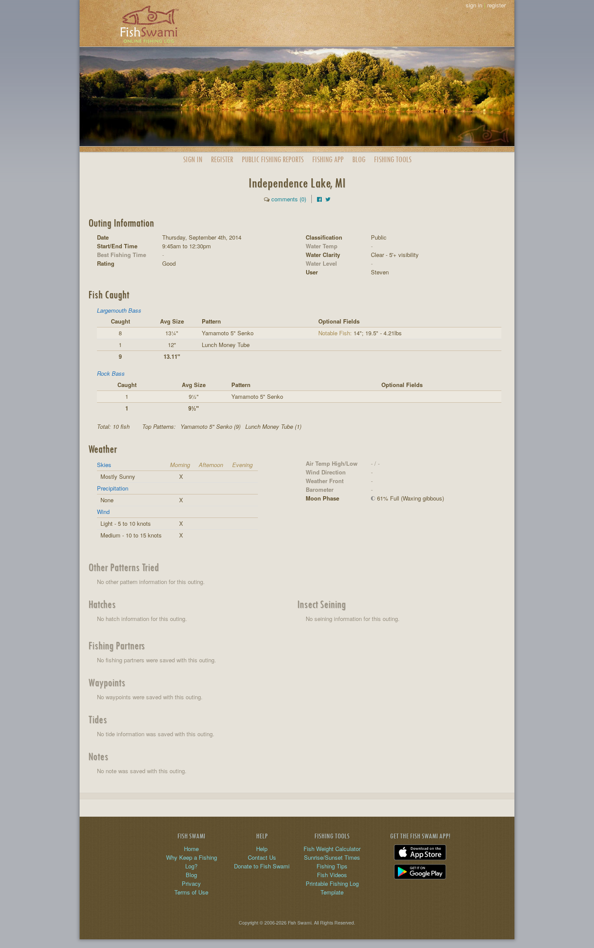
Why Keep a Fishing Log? (191, 861)
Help (261, 849)
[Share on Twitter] (327, 199)
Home (191, 849)
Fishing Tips (332, 866)
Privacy (191, 883)
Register (222, 159)
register (496, 5)
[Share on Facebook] (319, 199)
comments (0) (288, 199)
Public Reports (273, 159)
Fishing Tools (392, 159)
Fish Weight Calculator (332, 849)
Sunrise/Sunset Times (332, 857)
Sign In (192, 159)
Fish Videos (332, 875)
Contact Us (262, 857)
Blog (358, 159)
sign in (474, 5)
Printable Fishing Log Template (332, 887)
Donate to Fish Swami (262, 866)
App (328, 159)
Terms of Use (191, 892)
